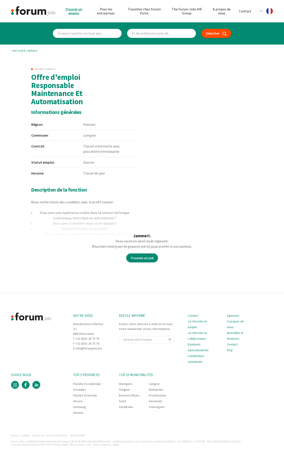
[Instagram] (15, 385)
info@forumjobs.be (88, 348)
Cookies (26, 435)
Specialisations (198, 350)
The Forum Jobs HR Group (187, 11)
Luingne (154, 384)
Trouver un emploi (73, 11)
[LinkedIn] (36, 385)
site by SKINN (77, 435)
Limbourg (79, 407)
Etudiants (194, 344)
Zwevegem (156, 407)
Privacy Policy (77, 444)
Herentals (155, 401)
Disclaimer (38, 435)
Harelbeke (126, 407)
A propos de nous (222, 11)
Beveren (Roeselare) (133, 395)
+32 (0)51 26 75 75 (87, 339)
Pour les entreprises (106, 11)
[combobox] (161, 33)
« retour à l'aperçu (24, 50)
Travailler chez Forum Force (144, 11)
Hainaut (78, 413)
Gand (122, 401)
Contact (245, 11)
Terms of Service (102, 444)
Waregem (125, 384)
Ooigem (124, 390)
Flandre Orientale (85, 395)
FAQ (230, 350)
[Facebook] (26, 385)
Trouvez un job (142, 258)
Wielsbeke (156, 390)
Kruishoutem (157, 395)
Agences (233, 316)
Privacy (15, 435)
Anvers (78, 401)
